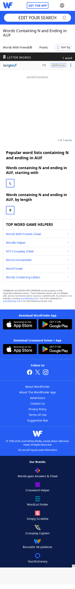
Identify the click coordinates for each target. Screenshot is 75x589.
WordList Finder (37, 504)
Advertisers (37, 398)
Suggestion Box (37, 420)
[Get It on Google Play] (55, 324)
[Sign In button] (62, 5)
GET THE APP (37, 5)
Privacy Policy (37, 409)
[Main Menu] (70, 5)
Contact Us (37, 403)
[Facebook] (29, 372)
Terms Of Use (38, 415)
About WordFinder (37, 387)
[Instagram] (45, 372)
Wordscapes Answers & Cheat (38, 476)
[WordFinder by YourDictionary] (8, 5)
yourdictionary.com (29, 298)
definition (58, 65)
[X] (37, 372)
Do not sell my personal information (37, 450)
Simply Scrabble (37, 519)
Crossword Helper (38, 490)
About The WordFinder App (37, 392)
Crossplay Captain (37, 533)
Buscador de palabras (37, 547)
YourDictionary (37, 561)
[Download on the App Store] (20, 324)
